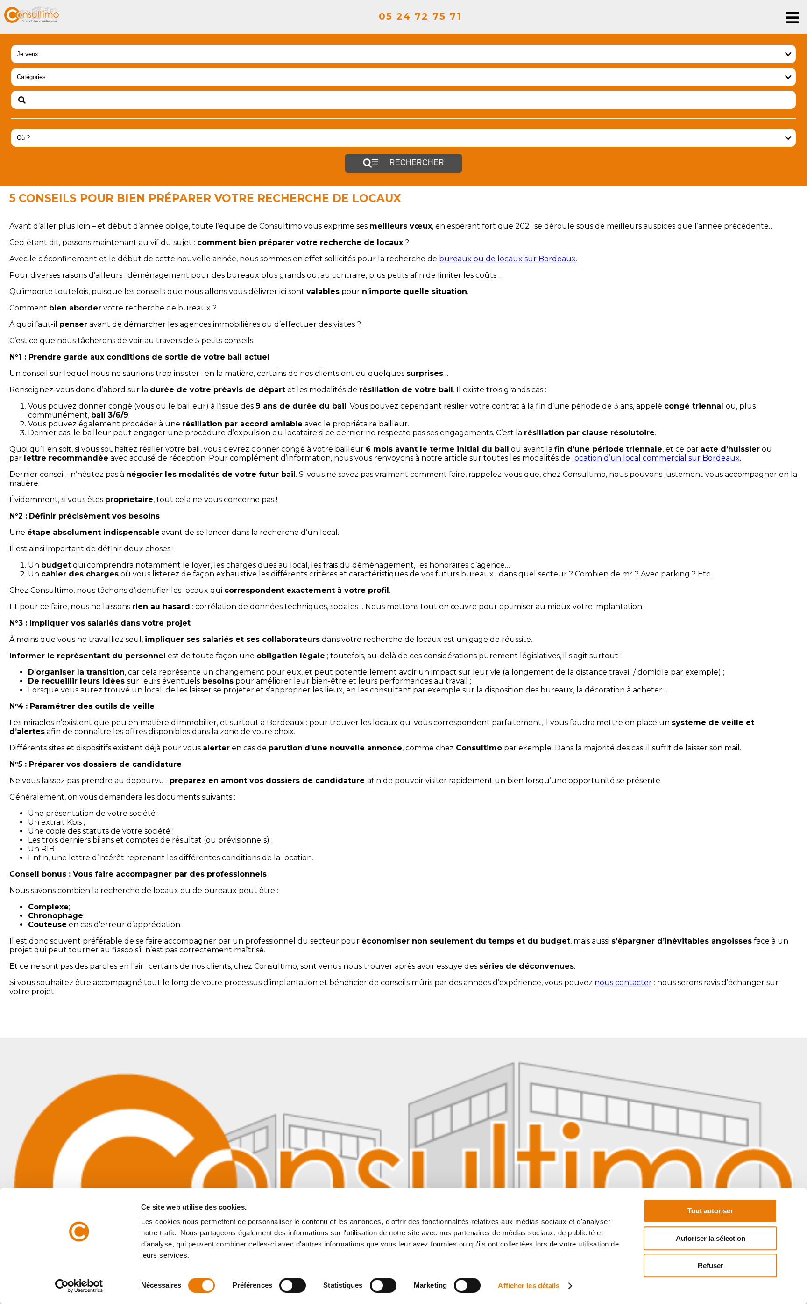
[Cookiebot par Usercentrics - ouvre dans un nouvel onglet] (79, 1286)
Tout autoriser (710, 1211)
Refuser (710, 1265)
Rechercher (416, 162)
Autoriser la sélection (710, 1238)
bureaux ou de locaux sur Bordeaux (507, 258)
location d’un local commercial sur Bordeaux (656, 458)
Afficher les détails (528, 1286)
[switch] (292, 1285)
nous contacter (623, 982)
